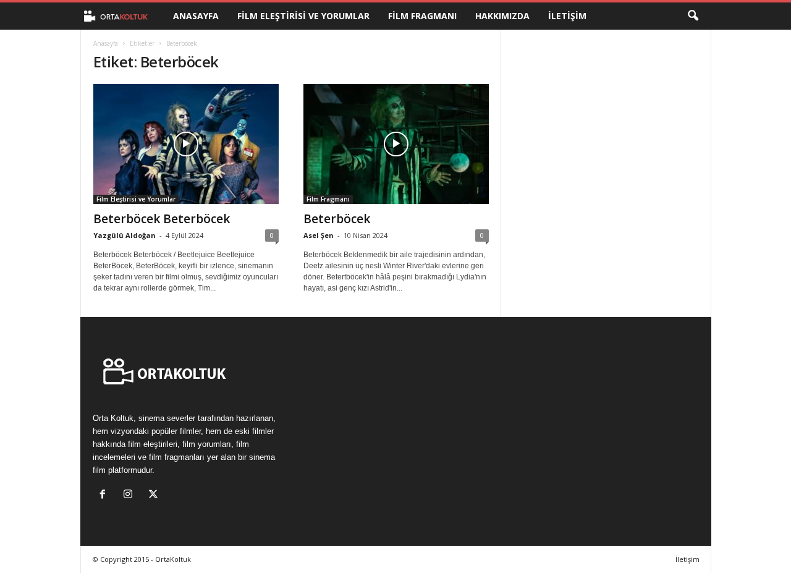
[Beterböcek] (396, 144)
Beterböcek (336, 219)
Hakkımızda (502, 16)
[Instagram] (130, 495)
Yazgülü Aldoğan (124, 235)
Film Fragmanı (422, 16)
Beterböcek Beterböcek (161, 219)
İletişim (567, 16)
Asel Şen (318, 235)
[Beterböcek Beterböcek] (186, 144)
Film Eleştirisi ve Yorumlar (303, 16)
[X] (154, 495)
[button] (692, 16)
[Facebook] (105, 495)
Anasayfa (196, 16)
